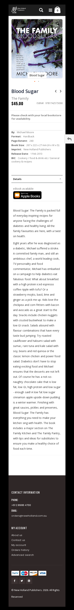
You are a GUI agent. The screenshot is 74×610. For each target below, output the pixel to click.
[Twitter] (22, 580)
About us (16, 535)
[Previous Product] (56, 91)
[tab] (37, 179)
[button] (57, 26)
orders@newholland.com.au (29, 516)
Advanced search (22, 555)
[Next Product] (60, 91)
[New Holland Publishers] (19, 10)
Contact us (18, 540)
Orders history (20, 550)
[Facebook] (14, 580)
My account (18, 545)
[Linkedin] (29, 580)
